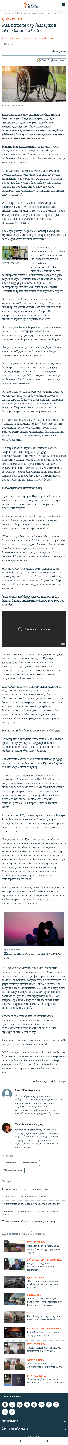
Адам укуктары (12, 19)
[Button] (59, 51)
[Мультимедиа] (21, 1441)
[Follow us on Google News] (34, 1405)
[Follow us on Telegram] (27, 1405)
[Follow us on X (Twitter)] (12, 1405)
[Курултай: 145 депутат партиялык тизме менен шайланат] (14, 1264)
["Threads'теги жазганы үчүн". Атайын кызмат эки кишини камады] (14, 1282)
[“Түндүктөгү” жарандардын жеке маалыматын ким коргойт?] (14, 1380)
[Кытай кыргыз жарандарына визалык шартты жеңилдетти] (14, 1317)
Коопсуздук (34, 1295)
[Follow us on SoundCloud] (41, 1405)
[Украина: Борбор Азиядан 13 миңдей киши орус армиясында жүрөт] (14, 1246)
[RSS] (5, 1412)
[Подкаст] (12, 1412)
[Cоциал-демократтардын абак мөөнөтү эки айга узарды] (14, 1348)
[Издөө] (47, 1441)
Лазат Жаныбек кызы (14, 38)
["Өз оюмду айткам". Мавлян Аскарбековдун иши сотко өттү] (14, 1364)
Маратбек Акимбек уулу (41, 38)
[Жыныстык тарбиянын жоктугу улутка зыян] (34, 929)
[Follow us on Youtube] (20, 1405)
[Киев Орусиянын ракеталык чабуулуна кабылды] (14, 1332)
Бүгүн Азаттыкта (36, 1242)
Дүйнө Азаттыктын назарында (44, 1260)
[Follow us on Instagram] (49, 1405)
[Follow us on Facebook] (5, 1405)
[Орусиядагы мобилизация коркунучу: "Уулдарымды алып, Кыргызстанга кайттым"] (14, 1299)
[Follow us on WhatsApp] (56, 1405)
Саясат (31, 1313)
